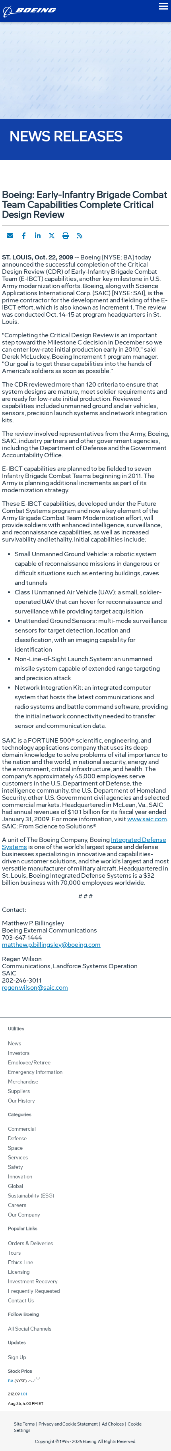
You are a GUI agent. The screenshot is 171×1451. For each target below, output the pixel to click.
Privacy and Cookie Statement (68, 1424)
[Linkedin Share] (38, 236)
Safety (15, 1167)
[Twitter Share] (52, 236)
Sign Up (17, 1357)
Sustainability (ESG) (31, 1196)
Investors (18, 1053)
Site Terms (24, 1424)
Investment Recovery (33, 1282)
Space (15, 1148)
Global (15, 1186)
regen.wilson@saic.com (35, 987)
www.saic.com (147, 819)
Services (18, 1158)
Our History (21, 1101)
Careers (17, 1205)
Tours (14, 1253)
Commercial (22, 1129)
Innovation (20, 1177)
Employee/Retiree (29, 1063)
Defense (17, 1138)
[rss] (80, 236)
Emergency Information (35, 1072)
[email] (10, 236)
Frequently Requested (34, 1291)
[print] (66, 236)
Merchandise (23, 1082)
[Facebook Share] (24, 236)
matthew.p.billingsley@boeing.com (51, 944)
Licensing (19, 1272)
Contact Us (21, 1301)
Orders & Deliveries (30, 1243)
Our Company (24, 1215)
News (14, 1044)
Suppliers (19, 1091)
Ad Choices (113, 1424)
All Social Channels (29, 1329)
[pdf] (93, 236)
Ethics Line (20, 1262)
